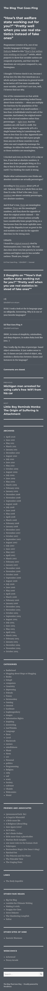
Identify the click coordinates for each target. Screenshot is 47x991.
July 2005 (10, 622)
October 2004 (12, 651)
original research (21, 243)
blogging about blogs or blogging (21, 673)
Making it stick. (13, 906)
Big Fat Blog (11, 900)
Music (8, 750)
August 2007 (11, 542)
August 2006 (11, 581)
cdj (5, 299)
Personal (10, 760)
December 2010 (13, 453)
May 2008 (10, 514)
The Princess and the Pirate (18, 856)
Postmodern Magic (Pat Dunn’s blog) (23, 849)
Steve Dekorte (12, 913)
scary (8, 779)
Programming (12, 766)
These (15, 208)
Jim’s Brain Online (14, 833)
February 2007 (12, 562)
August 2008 (11, 504)
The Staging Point (14, 862)
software (10, 785)
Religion (9, 769)
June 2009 (10, 478)
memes (9, 744)
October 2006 (12, 574)
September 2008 (13, 501)
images (9, 715)
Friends (9, 693)
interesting (11, 725)
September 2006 (13, 578)
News (8, 753)
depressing (11, 689)
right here (22, 122)
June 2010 (10, 462)
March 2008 (11, 520)
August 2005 (11, 619)
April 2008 (10, 517)
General (31, 262)
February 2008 (12, 523)
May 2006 (10, 590)
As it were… (11, 830)
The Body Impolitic (14, 881)
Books (9, 677)
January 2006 (12, 603)
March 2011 (11, 446)
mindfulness (11, 747)
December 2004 (13, 645)
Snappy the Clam (13, 909)
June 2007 (10, 549)
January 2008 (12, 526)
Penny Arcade (12, 960)
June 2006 (10, 587)
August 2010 (11, 456)
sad (7, 776)
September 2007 (13, 539)
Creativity (10, 686)
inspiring (10, 721)
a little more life (13, 820)
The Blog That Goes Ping (21, 8)
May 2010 (10, 465)
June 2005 (10, 626)
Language (10, 731)
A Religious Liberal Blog (16, 824)
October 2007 (12, 536)
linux (8, 734)
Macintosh (11, 741)
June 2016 (10, 440)
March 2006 (11, 597)
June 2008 (10, 510)
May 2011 (10, 443)
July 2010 (10, 459)
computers (11, 683)
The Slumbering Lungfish (17, 916)
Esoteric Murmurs (14, 938)
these (22, 205)
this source (21, 186)
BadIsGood (11, 670)
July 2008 (10, 507)
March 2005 (11, 635)
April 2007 (10, 555)
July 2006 (10, 584)
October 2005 (12, 613)
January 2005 (12, 642)
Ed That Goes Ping (10, 262)
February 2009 (12, 488)
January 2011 (11, 449)
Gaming (9, 702)
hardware (10, 709)
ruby (8, 773)
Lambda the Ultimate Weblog (19, 903)
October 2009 (12, 469)
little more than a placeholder (19, 836)
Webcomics (11, 792)
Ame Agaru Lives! (14, 827)
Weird (8, 795)
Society (9, 782)
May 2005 (10, 629)
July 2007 (10, 546)
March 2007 (11, 558)
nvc (7, 757)
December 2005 (13, 606)
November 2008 (13, 498)
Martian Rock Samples (16, 840)
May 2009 (10, 482)
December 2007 (13, 530)
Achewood (10, 957)
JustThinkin (11, 728)
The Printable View (14, 859)
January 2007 (12, 565)
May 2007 (10, 552)
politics (9, 763)
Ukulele (9, 789)
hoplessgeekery (13, 712)
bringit (9, 680)
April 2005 (10, 632)
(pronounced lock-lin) (16, 814)
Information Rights (15, 718)
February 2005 (12, 638)
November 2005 (13, 610)
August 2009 (11, 472)
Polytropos (11, 846)
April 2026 (10, 437)
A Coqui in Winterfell (15, 817)
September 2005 (13, 616)
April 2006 (10, 594)
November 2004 (13, 648)
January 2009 (12, 491)
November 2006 (13, 571)
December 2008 (13, 494)
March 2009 (11, 485)
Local (8, 737)
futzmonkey (11, 699)
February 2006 (12, 600)
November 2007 (13, 533)
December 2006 (13, 568)
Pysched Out (11, 852)
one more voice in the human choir (22, 843)
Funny (9, 696)
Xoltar (9, 919)
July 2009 (10, 475)
